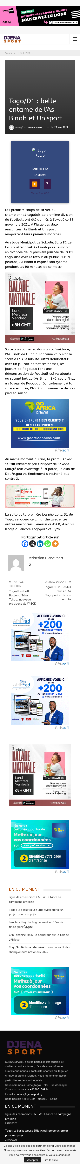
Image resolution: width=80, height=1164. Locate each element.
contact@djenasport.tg (28, 1094)
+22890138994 (39, 1089)
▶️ (35, 184)
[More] (55, 543)
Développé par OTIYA (40, 193)
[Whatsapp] (47, 543)
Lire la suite (51, 1160)
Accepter (32, 1159)
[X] (32, 543)
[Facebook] (25, 543)
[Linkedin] (40, 543)
